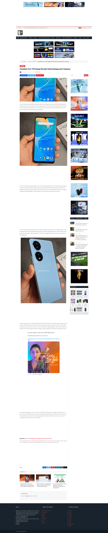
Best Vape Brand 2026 (67, 37)
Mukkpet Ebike (71, 524)
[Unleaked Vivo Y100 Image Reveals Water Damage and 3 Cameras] (43, 90)
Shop (88, 37)
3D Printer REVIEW (79, 218)
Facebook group (35, 440)
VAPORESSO (44, 512)
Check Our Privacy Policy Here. (21, 517)
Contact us (18, 516)
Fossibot (70, 515)
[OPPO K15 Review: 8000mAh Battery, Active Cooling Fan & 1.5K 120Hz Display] (43, 478)
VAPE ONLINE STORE (46, 510)
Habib (24, 72)
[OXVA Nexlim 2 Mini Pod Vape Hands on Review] (72, 223)
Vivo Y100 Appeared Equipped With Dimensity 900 (38, 438)
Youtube (17, 524)
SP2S (43, 519)
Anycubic (70, 519)
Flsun (70, 518)
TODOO (43, 522)
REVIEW (75, 37)
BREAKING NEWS (23, 37)
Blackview (70, 513)
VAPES (52, 37)
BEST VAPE (58, 37)
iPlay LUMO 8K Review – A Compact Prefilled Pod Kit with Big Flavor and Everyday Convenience (81, 237)
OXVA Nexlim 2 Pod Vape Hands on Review (81, 230)
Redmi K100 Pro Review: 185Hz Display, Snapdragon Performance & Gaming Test (27, 485)
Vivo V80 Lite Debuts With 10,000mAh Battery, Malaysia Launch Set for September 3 (36, 27)
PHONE (35, 37)
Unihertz (70, 516)
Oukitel (70, 522)
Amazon (31, 37)
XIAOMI (85, 218)
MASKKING (44, 518)
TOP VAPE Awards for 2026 (44, 37)
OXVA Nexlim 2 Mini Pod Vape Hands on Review (81, 224)
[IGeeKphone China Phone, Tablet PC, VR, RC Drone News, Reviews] (20, 32)
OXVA (43, 515)
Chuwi (70, 512)
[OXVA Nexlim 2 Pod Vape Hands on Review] (72, 229)
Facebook (18, 522)
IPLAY (43, 521)
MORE (80, 37)
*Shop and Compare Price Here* (22, 521)
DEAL (84, 37)
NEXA (43, 516)
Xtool (70, 521)
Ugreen (70, 525)
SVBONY (70, 510)
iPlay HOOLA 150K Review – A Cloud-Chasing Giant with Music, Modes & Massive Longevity (81, 246)
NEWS (22, 66)
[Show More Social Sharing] (45, 75)
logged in (27, 495)
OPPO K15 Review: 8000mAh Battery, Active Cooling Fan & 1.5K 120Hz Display (44, 485)
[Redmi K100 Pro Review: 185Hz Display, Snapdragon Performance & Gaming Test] (27, 478)
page (41, 440)
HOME (18, 37)
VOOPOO (44, 513)
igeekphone (24, 531)
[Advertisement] (54, 17)
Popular (72, 218)
